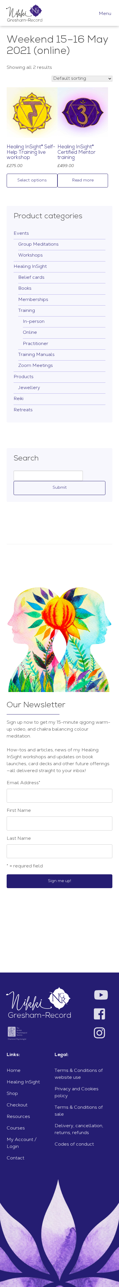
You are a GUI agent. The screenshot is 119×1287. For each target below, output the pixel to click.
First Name (19, 810)
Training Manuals (36, 354)
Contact (15, 1158)
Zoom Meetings (35, 365)
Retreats (23, 410)
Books (24, 288)
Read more (83, 180)
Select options (32, 180)
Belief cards (31, 277)
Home (14, 1070)
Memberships (33, 299)
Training (26, 310)
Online (30, 332)
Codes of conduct (74, 1144)
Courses (16, 1128)
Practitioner (35, 344)
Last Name (19, 838)
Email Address (23, 783)
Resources (18, 1116)
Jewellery (29, 388)
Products (24, 377)
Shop (12, 1093)
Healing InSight (30, 266)
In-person (33, 321)
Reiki (18, 399)
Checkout (17, 1105)
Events (21, 233)
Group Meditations (38, 244)
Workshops (30, 255)
